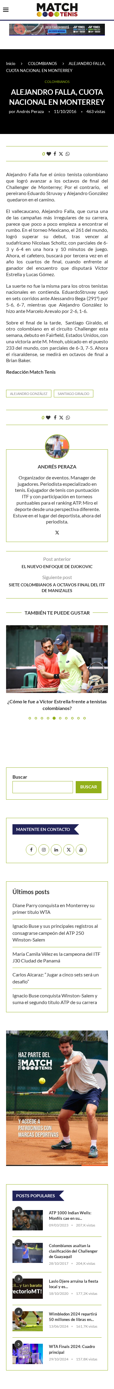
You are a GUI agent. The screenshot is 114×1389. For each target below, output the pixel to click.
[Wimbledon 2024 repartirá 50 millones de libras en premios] (27, 1321)
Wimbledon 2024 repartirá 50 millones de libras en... (73, 1317)
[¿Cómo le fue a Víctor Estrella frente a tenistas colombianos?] (57, 659)
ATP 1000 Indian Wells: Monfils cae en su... (70, 1215)
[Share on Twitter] (61, 153)
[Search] (108, 10)
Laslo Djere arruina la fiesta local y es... (73, 1284)
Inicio (10, 63)
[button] (11, 672)
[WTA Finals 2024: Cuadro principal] (27, 1354)
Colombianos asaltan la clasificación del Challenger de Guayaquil (73, 1251)
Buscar (19, 777)
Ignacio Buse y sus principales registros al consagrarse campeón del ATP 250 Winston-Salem (55, 932)
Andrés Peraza (30, 111)
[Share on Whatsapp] (68, 153)
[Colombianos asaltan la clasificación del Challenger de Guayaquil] (27, 1253)
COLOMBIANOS (42, 63)
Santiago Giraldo (73, 394)
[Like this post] (49, 153)
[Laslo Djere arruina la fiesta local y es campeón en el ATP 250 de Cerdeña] (27, 1288)
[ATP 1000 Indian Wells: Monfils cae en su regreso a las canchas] (27, 1220)
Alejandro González (28, 394)
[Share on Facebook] (55, 153)
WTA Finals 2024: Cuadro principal (72, 1349)
